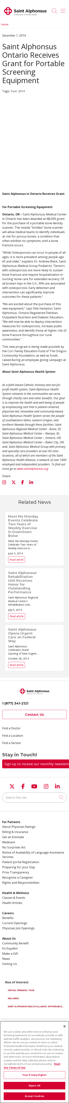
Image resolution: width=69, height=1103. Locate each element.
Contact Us (34, 714)
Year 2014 (17, 91)
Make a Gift (10, 954)
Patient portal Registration (20, 862)
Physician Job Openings (18, 928)
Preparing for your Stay (18, 867)
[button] (64, 10)
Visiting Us (9, 964)
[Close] (65, 1026)
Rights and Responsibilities (20, 883)
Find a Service (11, 743)
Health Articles (12, 903)
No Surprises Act (13, 847)
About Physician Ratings (19, 827)
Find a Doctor (11, 728)
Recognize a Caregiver (17, 877)
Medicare (8, 842)
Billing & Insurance (15, 832)
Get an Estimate (13, 837)
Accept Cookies (34, 1096)
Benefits (8, 918)
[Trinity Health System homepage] (25, 17)
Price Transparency (15, 872)
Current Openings (14, 923)
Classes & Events (13, 898)
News (6, 959)
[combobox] (34, 797)
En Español (9, 948)
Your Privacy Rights (34, 1075)
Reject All (34, 1085)
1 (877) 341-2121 (15, 703)
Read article (34, 539)
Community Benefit (15, 943)
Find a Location (12, 736)
